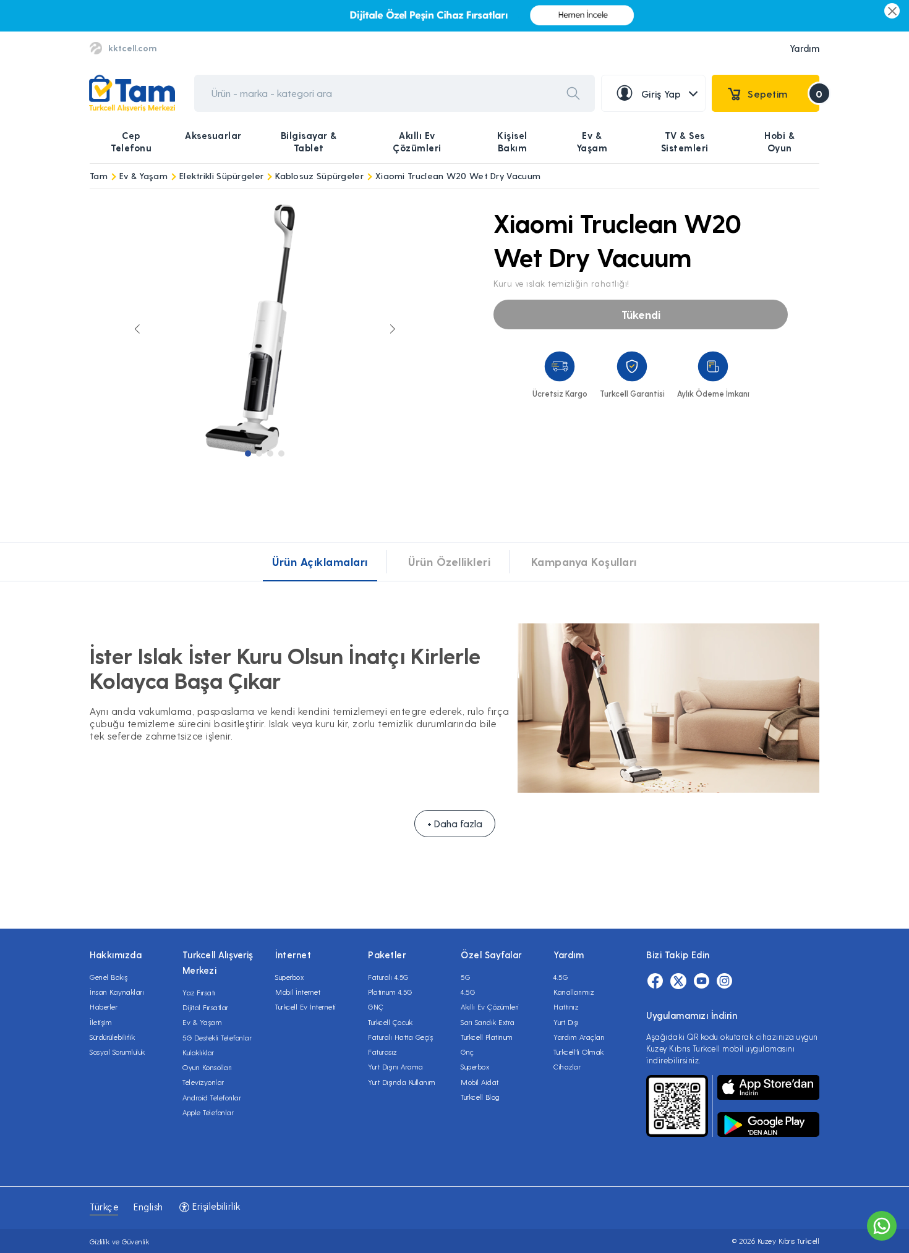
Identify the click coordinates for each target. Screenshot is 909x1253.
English (148, 1206)
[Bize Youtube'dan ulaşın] (702, 981)
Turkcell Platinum (487, 1036)
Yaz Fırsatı (199, 992)
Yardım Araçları (579, 1036)
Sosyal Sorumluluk (117, 1051)
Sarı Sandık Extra (488, 1022)
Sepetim (783, 93)
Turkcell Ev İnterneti (305, 1006)
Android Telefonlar (211, 1097)
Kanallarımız (573, 991)
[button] (248, 453)
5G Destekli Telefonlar (217, 1037)
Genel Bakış (109, 976)
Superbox (289, 976)
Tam (99, 176)
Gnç (467, 1051)
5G (465, 976)
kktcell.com (132, 48)
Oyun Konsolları (207, 1067)
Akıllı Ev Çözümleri (417, 141)
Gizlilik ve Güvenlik (119, 1241)
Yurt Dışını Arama (396, 1066)
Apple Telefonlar (208, 1112)
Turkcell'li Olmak (578, 1051)
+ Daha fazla (454, 823)
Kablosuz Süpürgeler (319, 176)
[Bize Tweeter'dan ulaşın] (678, 981)
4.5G (468, 991)
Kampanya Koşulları (584, 561)
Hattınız (565, 1006)
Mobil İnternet (297, 991)
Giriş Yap (661, 93)
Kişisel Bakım (512, 141)
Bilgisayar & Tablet (309, 141)
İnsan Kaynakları (117, 991)
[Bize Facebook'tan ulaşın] (655, 981)
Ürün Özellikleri (449, 561)
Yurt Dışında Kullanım (402, 1082)
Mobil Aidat (480, 1082)
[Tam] (132, 93)
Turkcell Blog (480, 1096)
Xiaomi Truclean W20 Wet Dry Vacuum (457, 176)
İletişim (101, 1022)
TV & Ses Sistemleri (685, 141)
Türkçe (104, 1206)
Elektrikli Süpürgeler (221, 176)
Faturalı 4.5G (388, 976)
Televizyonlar (203, 1082)
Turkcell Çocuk (390, 1022)
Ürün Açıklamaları (320, 561)
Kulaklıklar (198, 1052)
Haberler (103, 1006)
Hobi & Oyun (779, 141)
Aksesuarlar (213, 135)
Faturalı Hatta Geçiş (400, 1036)
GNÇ (376, 1006)
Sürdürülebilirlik (112, 1036)
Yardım (804, 48)
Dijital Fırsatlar (205, 1007)
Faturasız (382, 1051)
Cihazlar (567, 1066)
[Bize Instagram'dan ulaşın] (724, 981)
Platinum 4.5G (390, 991)
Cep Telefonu (131, 141)
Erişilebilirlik (215, 1206)
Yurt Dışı (566, 1022)
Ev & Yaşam (592, 141)
